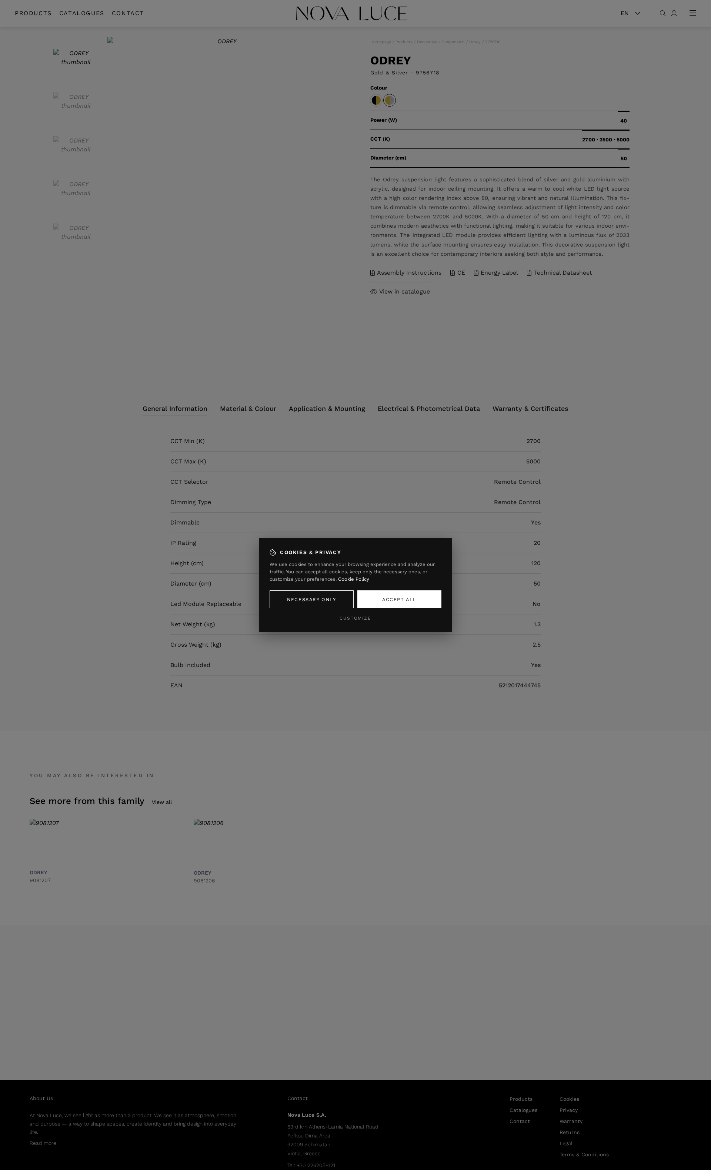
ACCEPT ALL (399, 599)
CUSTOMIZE (355, 618)
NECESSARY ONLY (311, 599)
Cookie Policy (353, 579)
